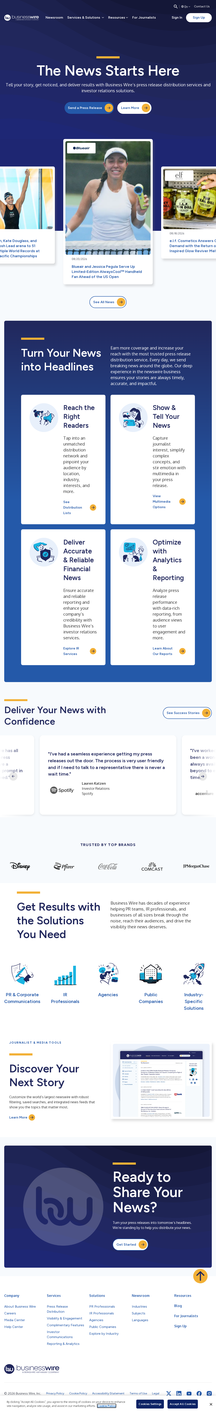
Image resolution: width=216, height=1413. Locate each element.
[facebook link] (199, 1393)
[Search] (176, 6)
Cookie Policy (106, 1405)
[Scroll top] (200, 1276)
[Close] (211, 1404)
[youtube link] (189, 1394)
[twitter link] (168, 1393)
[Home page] (21, 18)
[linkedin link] (178, 1393)
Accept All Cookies (183, 1404)
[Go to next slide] (202, 776)
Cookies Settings (150, 1404)
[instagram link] (209, 1393)
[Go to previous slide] (13, 776)
